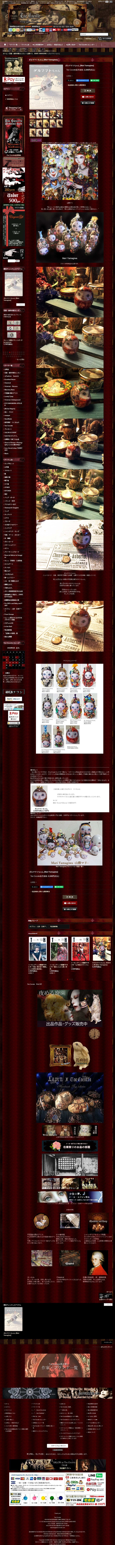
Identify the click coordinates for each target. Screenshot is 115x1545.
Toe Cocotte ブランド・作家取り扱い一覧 (44, 1427)
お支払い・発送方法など (12, 1422)
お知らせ (62, 1403)
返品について (91, 1432)
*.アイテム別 (36, 1403)
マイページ (8, 1410)
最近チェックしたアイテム (40, 1431)
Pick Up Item (37, 1416)
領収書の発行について (94, 1429)
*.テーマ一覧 (36, 1407)
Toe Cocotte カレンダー (39, 1419)
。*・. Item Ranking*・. (39, 1413)
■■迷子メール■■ (92, 1419)
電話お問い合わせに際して (95, 1426)
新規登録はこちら (91, 38)
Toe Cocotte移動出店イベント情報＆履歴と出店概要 (16, 1430)
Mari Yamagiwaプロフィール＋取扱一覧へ (70, 866)
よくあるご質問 (92, 1416)
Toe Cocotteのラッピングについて (69, 1419)
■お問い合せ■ (92, 1413)
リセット (21, 304)
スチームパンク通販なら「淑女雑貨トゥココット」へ (71, 1429)
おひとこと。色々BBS (66, 1413)
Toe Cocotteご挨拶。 (66, 1407)
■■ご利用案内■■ (92, 1407)
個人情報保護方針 (93, 1410)
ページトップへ (108, 1342)
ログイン (79, 38)
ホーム (7, 1403)
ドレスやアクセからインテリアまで (70, 1433)
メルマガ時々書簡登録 (11, 1426)
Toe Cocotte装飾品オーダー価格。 (69, 1416)
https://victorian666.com (64, 1533)
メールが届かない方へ (94, 1422)
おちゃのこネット (107, 1347)
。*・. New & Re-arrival (39, 1410)
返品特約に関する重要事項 (77, 85)
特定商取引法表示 (93, 1403)
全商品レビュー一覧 (38, 1422)
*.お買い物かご (9, 1419)
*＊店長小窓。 (64, 1410)
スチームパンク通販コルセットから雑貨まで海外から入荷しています (71, 1437)
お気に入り (8, 1416)
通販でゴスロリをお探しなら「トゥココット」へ (71, 1423)
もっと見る (20, 359)
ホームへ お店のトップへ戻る (105, 1295)
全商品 (6, 369)
